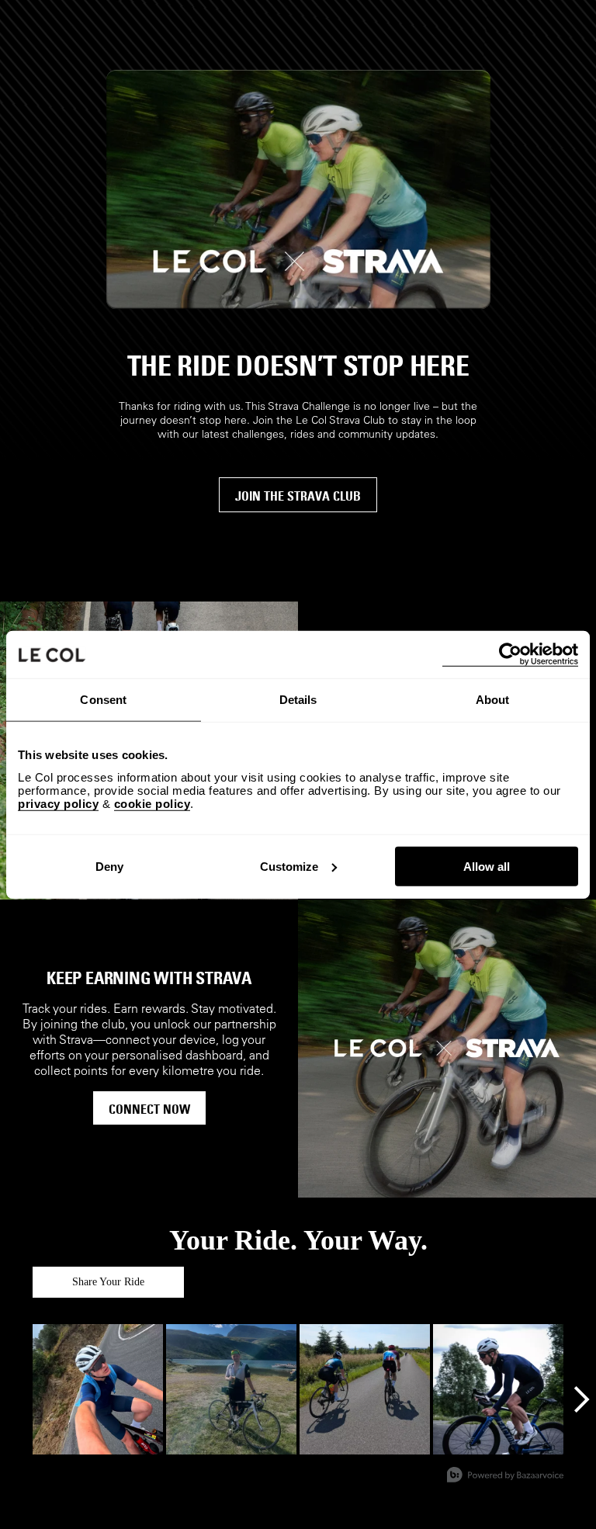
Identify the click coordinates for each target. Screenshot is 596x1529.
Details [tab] (298, 699)
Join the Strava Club (298, 496)
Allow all (486, 865)
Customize (289, 865)
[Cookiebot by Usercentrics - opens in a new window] (510, 655)
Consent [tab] (103, 699)
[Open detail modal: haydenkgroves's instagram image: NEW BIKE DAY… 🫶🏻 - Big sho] (498, 1389)
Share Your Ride (108, 1282)
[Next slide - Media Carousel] (580, 1399)
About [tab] (493, 699)
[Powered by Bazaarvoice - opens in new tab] (505, 1476)
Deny (109, 865)
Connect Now (149, 1109)
